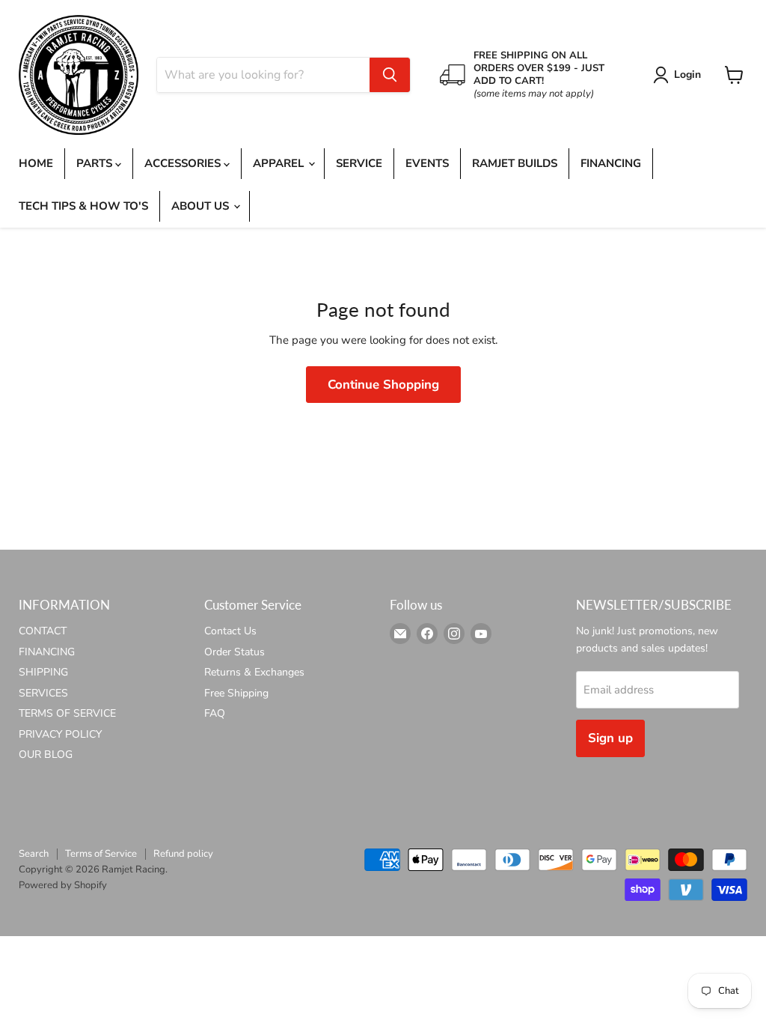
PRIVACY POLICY (60, 734)
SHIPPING (43, 672)
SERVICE (359, 163)
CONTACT (43, 631)
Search (34, 853)
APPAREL (280, 163)
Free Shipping (236, 693)
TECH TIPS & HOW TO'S (83, 205)
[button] (679, 75)
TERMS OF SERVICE (67, 713)
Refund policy (183, 853)
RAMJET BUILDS (514, 163)
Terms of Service (101, 853)
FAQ (214, 713)
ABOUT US (201, 205)
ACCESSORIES (184, 163)
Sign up (610, 738)
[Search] (390, 75)
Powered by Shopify (63, 885)
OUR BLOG (46, 754)
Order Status (234, 652)
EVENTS (427, 163)
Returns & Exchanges (254, 672)
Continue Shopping (383, 384)
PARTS (95, 163)
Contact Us (230, 631)
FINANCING (610, 163)
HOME (36, 163)
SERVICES (43, 693)
